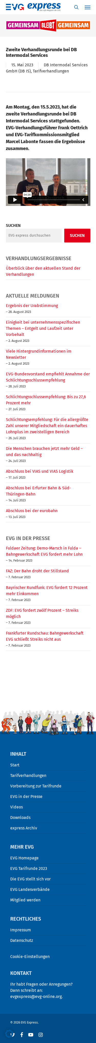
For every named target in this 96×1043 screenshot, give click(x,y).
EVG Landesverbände (30, 889)
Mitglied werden (25, 900)
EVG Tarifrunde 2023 (28, 868)
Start (14, 765)
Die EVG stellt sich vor (30, 879)
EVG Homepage (24, 858)
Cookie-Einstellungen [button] (30, 956)
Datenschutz (21, 940)
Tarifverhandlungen (51, 71)
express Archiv (23, 828)
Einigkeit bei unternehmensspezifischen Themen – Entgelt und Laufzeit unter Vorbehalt (43, 328)
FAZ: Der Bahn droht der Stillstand (37, 570)
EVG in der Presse (26, 796)
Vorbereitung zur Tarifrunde (35, 786)
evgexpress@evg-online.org (36, 996)
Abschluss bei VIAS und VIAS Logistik (39, 471)
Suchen (13, 225)
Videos (16, 807)
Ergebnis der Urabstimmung (32, 305)
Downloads (20, 817)
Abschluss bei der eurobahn (32, 510)
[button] (9, 1034)
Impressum (20, 930)
